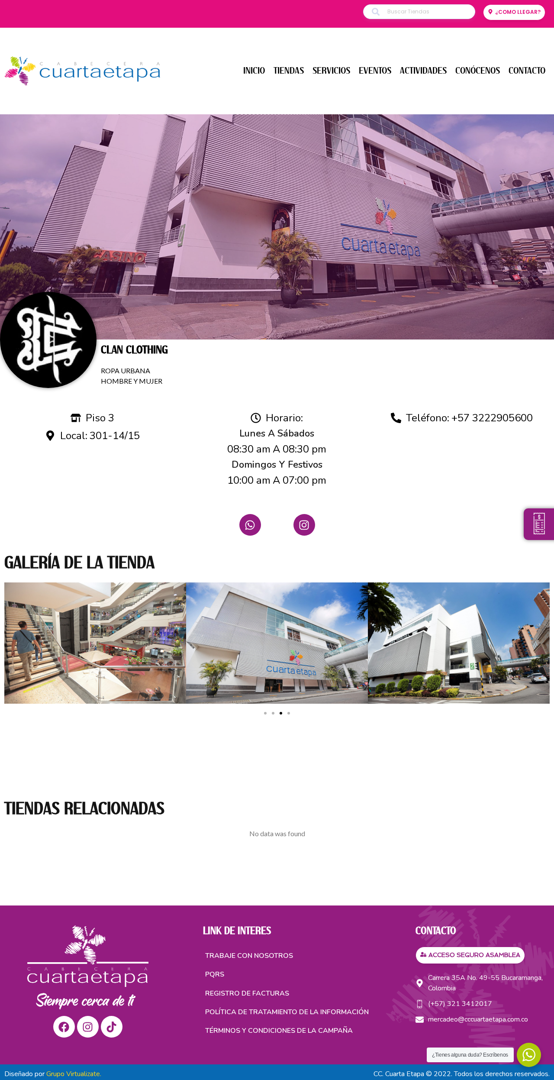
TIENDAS (289, 70)
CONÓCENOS (477, 70)
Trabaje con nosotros (249, 955)
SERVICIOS (331, 70)
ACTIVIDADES (423, 70)
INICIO (254, 70)
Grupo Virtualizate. (73, 1074)
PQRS (214, 974)
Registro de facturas (247, 993)
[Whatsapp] (250, 525)
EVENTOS (375, 70)
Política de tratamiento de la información (287, 1012)
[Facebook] (64, 1027)
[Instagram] (304, 525)
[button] (265, 713)
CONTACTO (527, 70)
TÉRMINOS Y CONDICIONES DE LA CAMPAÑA (279, 1030)
